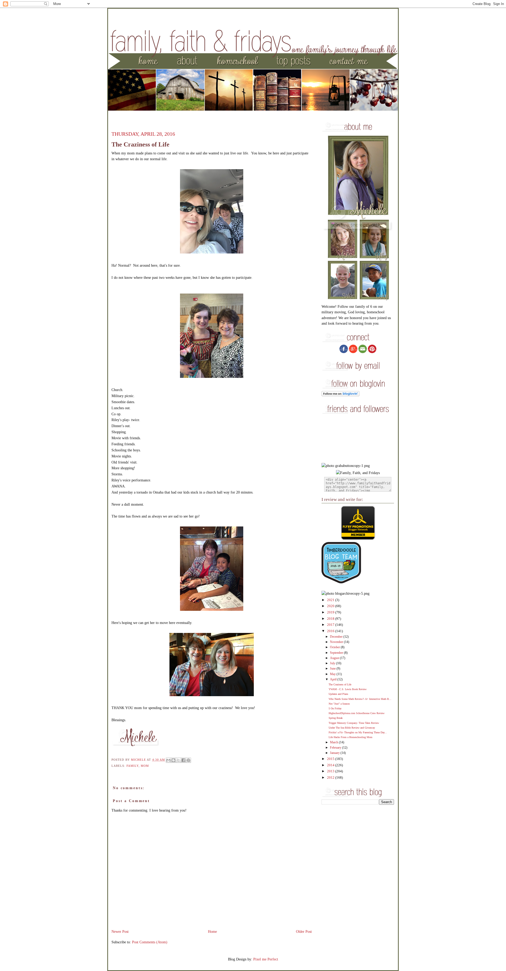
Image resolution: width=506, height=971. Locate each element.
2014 (331, 765)
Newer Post (120, 931)
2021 (331, 600)
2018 (331, 619)
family (132, 765)
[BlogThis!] (173, 760)
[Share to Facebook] (183, 760)
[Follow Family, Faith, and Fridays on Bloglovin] (340, 395)
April (333, 679)
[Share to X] (178, 760)
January (335, 753)
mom (145, 765)
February (336, 747)
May (333, 674)
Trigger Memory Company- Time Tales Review (354, 722)
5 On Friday (335, 708)
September (337, 653)
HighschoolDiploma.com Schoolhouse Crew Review (357, 713)
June (333, 668)
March (334, 742)
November (337, 642)
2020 (331, 606)
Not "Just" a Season (339, 703)
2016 (331, 631)
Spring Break (336, 717)
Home (212, 931)
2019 (331, 612)
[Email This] (168, 760)
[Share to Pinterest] (188, 760)
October (335, 647)
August (335, 658)
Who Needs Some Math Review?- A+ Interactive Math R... (360, 698)
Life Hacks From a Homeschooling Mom (350, 737)
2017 (331, 625)
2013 (331, 771)
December (336, 636)
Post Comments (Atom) (149, 942)
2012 (331, 777)
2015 (331, 759)
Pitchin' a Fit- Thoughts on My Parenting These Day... (358, 732)
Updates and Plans (338, 693)
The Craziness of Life (340, 684)
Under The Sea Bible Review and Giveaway (352, 727)
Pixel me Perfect (265, 959)
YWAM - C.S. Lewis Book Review (348, 689)
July (333, 663)
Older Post (304, 931)
